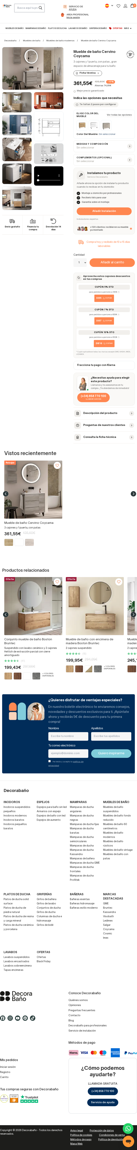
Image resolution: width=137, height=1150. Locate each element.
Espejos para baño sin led (52, 807)
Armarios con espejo (49, 811)
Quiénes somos (78, 1000)
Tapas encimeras (13, 970)
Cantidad (79, 255)
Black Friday (44, 961)
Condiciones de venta (112, 1135)
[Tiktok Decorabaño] (33, 1020)
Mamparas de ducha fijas (84, 824)
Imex (105, 938)
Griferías (44, 894)
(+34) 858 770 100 (103, 1091)
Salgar (107, 925)
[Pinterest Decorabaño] (26, 1020)
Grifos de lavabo (46, 904)
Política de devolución (111, 1140)
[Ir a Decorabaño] (34, 996)
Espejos (43, 802)
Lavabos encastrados (16, 961)
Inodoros (12, 802)
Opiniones (74, 1005)
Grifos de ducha (46, 912)
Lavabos (10, 952)
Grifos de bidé (45, 925)
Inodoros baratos (14, 820)
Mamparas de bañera (82, 859)
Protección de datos (102, 1131)
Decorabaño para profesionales (87, 1025)
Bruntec (107, 908)
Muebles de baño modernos (60, 41)
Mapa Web (76, 1144)
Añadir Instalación (104, 211)
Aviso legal (76, 1131)
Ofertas (41, 957)
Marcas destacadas (113, 896)
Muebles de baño (31, 41)
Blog (71, 1020)
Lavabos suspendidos (17, 957)
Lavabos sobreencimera (18, 966)
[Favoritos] (118, 6)
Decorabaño (10, 41)
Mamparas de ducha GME (85, 863)
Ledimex (108, 921)
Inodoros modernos (15, 816)
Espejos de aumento (49, 820)
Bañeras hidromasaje (82, 904)
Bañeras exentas (80, 899)
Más (126, 28)
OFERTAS (43, 952)
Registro (5, 1072)
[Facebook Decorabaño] (3, 1020)
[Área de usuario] (125, 6)
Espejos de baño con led (51, 816)
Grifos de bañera (46, 899)
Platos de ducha (17, 894)
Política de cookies (81, 1135)
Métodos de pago (81, 1140)
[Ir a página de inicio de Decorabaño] (7, 13)
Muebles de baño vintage (118, 850)
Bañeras (76, 894)
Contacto (74, 1015)
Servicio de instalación (82, 1031)
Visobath (108, 916)
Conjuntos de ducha (49, 908)
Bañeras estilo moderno (84, 908)
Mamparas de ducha (82, 846)
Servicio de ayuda (103, 1102)
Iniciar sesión (8, 1067)
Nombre (53, 728)
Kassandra (109, 912)
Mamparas (78, 802)
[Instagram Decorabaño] (11, 1020)
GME (106, 904)
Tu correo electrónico (61, 745)
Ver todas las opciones (119, 115)
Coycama (108, 929)
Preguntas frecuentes (81, 1010)
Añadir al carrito (112, 262)
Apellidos (97, 728)
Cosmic (107, 934)
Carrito (4, 1077)
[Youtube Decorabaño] (18, 1020)
